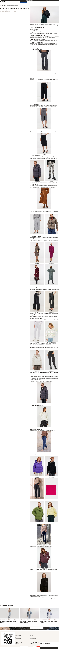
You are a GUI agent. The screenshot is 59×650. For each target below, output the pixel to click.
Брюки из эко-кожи (37, 312)
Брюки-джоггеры (37, 342)
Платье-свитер (37, 263)
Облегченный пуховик (37, 181)
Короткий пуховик (37, 371)
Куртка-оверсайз (37, 522)
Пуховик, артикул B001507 (44, 403)
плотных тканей (48, 79)
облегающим (38, 240)
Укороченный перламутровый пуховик (51, 342)
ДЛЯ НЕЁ (23, 1)
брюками (43, 546)
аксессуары (18, 3)
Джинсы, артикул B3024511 (44, 545)
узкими (45, 289)
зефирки (49, 347)
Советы (2, 5)
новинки (5, 3)
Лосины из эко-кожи (51, 312)
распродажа (43, 3)
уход (54, 3)
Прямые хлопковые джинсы (37, 499)
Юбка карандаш (44, 129)
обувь (24, 3)
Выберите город (8, 1)
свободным (42, 240)
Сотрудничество (32, 634)
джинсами (41, 430)
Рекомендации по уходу (18, 638)
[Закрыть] (57, 643)
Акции (30, 637)
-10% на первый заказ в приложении (29, 0)
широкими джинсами (53, 347)
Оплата (16, 634)
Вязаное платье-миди (51, 263)
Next (57, 605)
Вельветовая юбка (44, 209)
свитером (36, 430)
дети (49, 3)
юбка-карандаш (36, 106)
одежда (11, 3)
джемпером (47, 546)
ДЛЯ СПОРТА (39, 1)
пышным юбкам (54, 186)
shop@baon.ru (17, 643)
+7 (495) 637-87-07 (34, 642)
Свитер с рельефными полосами (51, 522)
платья (46, 239)
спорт (37, 3)
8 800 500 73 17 (19, 642)
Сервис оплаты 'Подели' (18, 635)
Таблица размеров (17, 637)
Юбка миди (44, 154)
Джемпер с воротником (51, 477)
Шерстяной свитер (44, 427)
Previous (55, 605)
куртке (54, 319)
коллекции (31, 3)
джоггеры (45, 319)
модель (33, 546)
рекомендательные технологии (44, 645)
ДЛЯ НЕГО (31, 1)
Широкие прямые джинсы (51, 371)
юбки (43, 130)
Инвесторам (31, 635)
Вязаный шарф (51, 499)
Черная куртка (31, 430)
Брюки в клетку (51, 181)
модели (47, 240)
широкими (43, 289)
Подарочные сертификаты (33, 638)
